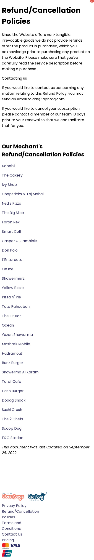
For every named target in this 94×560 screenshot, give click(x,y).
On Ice (7, 269)
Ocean (8, 325)
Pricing (8, 540)
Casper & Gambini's (19, 241)
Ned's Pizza (11, 203)
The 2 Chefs (13, 419)
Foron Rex (11, 222)
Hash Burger (13, 391)
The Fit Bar (11, 316)
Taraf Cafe (12, 381)
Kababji (8, 166)
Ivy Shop (9, 184)
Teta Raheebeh (16, 306)
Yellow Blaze (13, 287)
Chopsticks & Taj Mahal (23, 194)
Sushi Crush (12, 409)
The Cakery (12, 175)
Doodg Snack (14, 400)
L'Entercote (12, 259)
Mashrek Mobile (16, 344)
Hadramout (12, 353)
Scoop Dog (12, 428)
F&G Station (13, 437)
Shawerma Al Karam (20, 372)
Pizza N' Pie (12, 297)
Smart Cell (11, 231)
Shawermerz (13, 278)
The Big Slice (13, 212)
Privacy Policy (14, 505)
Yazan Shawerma (18, 334)
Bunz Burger (13, 362)
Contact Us (12, 534)
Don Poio (10, 250)
